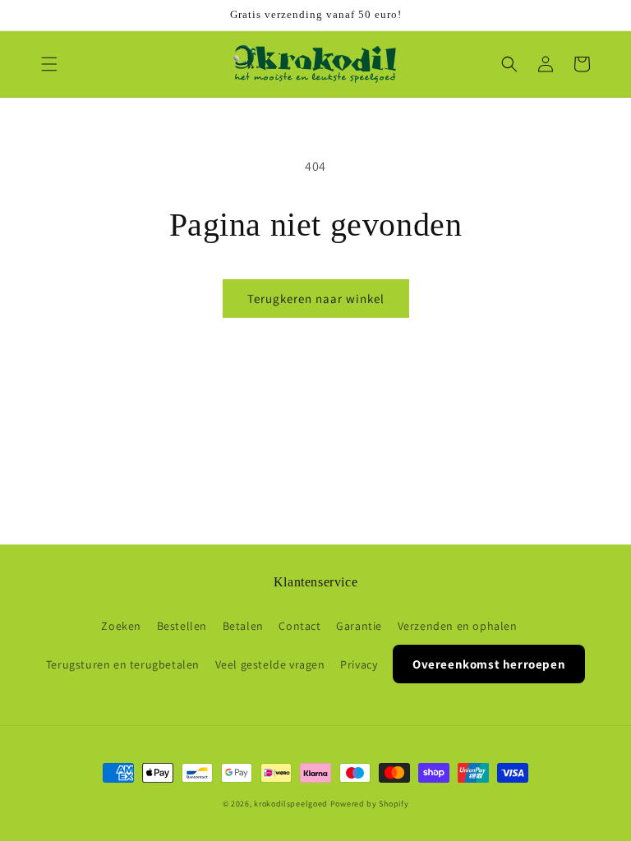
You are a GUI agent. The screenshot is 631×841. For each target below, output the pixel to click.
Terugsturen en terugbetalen (123, 664)
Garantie (359, 625)
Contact (299, 625)
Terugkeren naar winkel (316, 298)
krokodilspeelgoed (291, 803)
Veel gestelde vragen (270, 664)
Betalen (243, 625)
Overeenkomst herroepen (488, 664)
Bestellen (182, 625)
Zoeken (121, 625)
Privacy (358, 664)
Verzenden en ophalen (458, 625)
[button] (49, 64)
